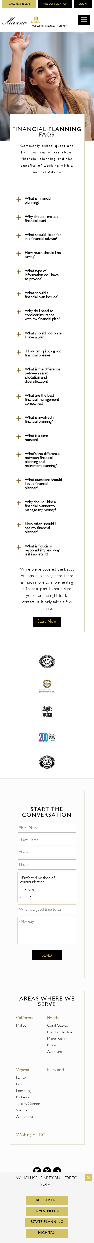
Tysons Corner (27, 1103)
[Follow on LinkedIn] (57, 1171)
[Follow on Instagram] (37, 1171)
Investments (47, 1211)
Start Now (47, 622)
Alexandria (24, 1116)
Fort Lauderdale (59, 1032)
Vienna (21, 1110)
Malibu (21, 1025)
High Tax (47, 1233)
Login (83, 4)
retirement (47, 1200)
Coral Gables (57, 1025)
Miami (52, 1045)
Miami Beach (57, 1038)
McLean (22, 1097)
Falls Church (25, 1084)
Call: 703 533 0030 (19, 4)
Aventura (54, 1051)
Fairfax (21, 1077)
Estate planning (46, 1222)
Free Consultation (55, 4)
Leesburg (23, 1090)
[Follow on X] (47, 1171)
